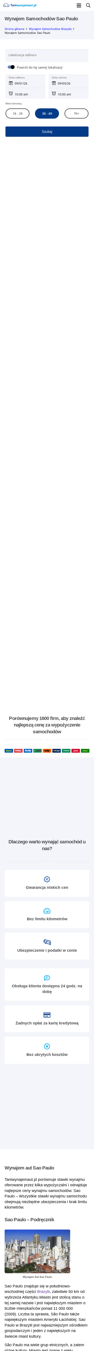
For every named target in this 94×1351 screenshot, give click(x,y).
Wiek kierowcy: (13, 103)
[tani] (19, 5)
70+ (76, 113)
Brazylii (43, 1291)
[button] (79, 5)
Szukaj (47, 131)
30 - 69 (47, 113)
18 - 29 (17, 113)
